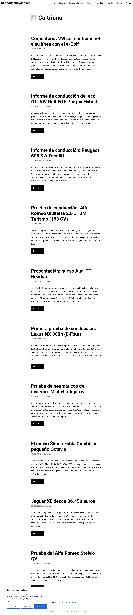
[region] (27, 599)
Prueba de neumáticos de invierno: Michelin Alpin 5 (57, 389)
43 (63, 602)
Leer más (37, 76)
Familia (110, 3)
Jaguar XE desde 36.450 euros (63, 501)
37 (56, 602)
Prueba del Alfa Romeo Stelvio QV (63, 556)
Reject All (27, 606)
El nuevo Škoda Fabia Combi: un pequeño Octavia (64, 446)
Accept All (40, 606)
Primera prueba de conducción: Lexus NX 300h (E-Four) (63, 331)
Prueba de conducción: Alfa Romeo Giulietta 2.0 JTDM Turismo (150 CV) (60, 213)
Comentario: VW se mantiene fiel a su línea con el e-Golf (65, 41)
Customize (13, 606)
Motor (128, 3)
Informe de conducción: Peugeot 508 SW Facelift (65, 153)
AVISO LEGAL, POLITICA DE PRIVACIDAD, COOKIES (66, 612)
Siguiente (71, 602)
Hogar (119, 3)
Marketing (99, 3)
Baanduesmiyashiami (16, 3)
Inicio (53, 3)
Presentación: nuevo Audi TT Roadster (61, 274)
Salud (89, 3)
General (62, 3)
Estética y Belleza (76, 3)
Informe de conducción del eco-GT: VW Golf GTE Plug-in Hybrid (64, 99)
